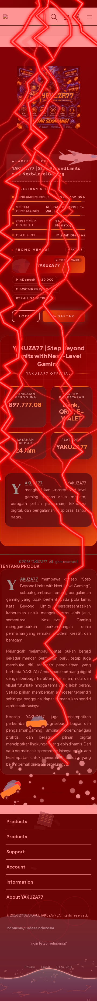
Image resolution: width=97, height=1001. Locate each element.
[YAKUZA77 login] (16, 16)
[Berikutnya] (91, 97)
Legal (45, 967)
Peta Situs (64, 967)
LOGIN (26, 316)
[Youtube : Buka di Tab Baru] (64, 955)
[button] (65, 17)
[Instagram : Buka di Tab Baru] (54, 955)
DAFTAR (65, 316)
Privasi (30, 967)
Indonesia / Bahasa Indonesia (30, 928)
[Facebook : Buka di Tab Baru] (32, 955)
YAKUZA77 (34, 483)
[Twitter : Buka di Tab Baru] (43, 955)
